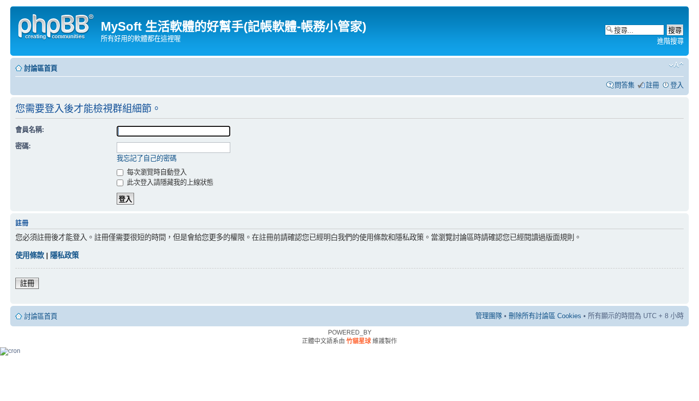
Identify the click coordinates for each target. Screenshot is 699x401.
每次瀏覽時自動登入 (156, 172)
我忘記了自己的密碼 (147, 158)
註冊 (652, 85)
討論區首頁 (40, 68)
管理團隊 (488, 316)
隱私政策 (64, 255)
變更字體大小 (676, 65)
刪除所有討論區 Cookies (545, 316)
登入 (677, 85)
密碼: (23, 146)
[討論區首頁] (57, 25)
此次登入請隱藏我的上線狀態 (169, 182)
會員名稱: (29, 129)
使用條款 (29, 255)
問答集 (625, 85)
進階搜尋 (670, 41)
